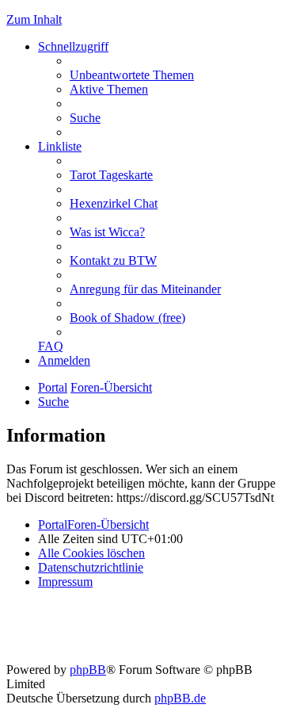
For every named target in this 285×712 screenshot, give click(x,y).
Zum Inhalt (34, 19)
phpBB (88, 669)
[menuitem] (132, 75)
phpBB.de (180, 698)
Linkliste (60, 146)
